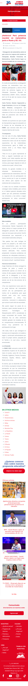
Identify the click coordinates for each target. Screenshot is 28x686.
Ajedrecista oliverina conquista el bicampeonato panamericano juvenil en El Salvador (14, 503)
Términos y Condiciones (14, 678)
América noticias (10, 420)
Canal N (7, 412)
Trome (7, 439)
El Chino (7, 447)
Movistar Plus (9, 428)
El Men (7, 452)
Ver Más (14, 594)
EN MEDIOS (17, 30)
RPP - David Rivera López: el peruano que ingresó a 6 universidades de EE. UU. (14, 531)
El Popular (8, 449)
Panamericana (9, 418)
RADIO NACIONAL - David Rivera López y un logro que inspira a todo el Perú (14, 558)
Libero (6, 441)
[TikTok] (24, 676)
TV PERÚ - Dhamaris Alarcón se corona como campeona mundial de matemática (14, 585)
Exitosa (7, 425)
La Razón (7, 433)
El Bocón (7, 444)
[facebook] (3, 676)
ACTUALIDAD (7, 30)
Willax (6, 423)
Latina (6, 415)
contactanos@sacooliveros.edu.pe (14, 666)
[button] (14, 20)
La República (8, 431)
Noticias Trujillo (9, 455)
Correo (7, 436)
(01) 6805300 (15, 663)
